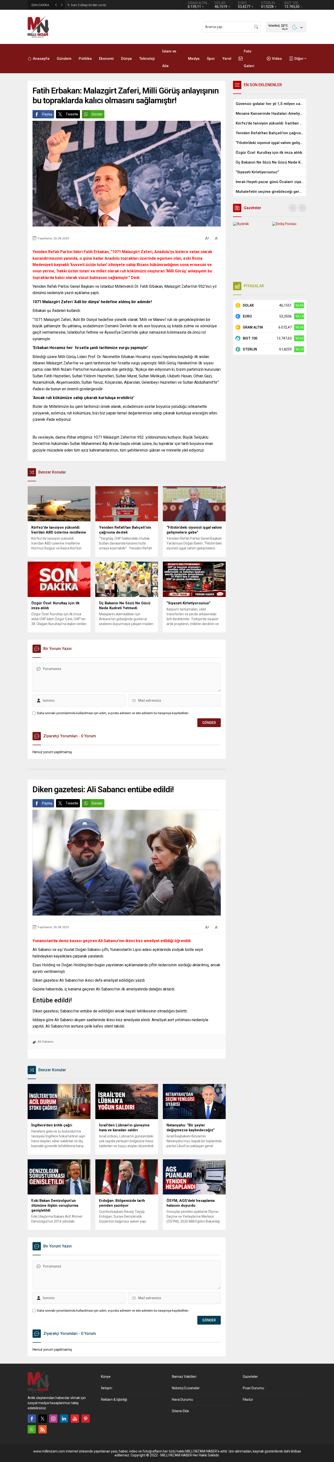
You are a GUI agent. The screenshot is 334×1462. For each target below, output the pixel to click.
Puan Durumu (253, 1388)
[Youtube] (75, 1418)
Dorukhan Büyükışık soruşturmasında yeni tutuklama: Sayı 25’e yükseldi (121, 5)
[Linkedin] (64, 1418)
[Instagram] (53, 1418)
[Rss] (42, 1429)
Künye (106, 1377)
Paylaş (47, 114)
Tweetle (72, 114)
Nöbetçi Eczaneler (186, 1388)
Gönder (97, 114)
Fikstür (248, 1399)
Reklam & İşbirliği (114, 1399)
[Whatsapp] (32, 1429)
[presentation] (293, 208)
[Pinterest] (85, 1418)
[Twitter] (42, 1418)
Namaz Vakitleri (184, 1377)
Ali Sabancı (46, 1041)
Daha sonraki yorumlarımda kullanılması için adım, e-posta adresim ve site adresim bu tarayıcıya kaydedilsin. (113, 713)
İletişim (106, 1388)
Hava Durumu (182, 1399)
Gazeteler (250, 1377)
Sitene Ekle (180, 1411)
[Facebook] (32, 1418)
